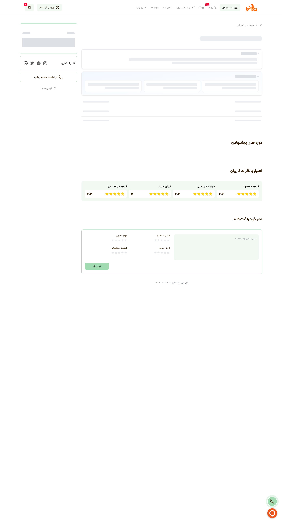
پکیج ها (212, 7)
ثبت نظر (97, 266)
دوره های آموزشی (245, 25)
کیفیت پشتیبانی (119, 248)
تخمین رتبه (141, 7)
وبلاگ (201, 7)
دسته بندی (227, 8)
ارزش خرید (164, 248)
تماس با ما (167, 7)
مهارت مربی (121, 235)
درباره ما (155, 7)
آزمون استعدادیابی (185, 7)
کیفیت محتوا (163, 235)
